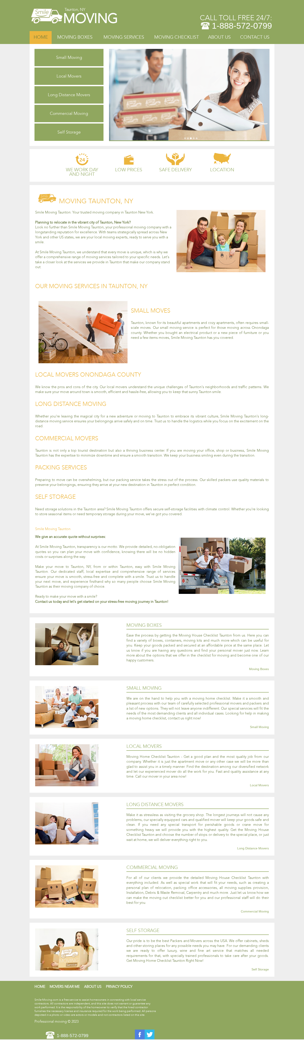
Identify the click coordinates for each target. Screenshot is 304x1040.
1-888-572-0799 (242, 25)
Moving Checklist (176, 37)
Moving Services (123, 37)
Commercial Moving (69, 113)
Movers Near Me (65, 986)
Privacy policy (119, 986)
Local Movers (69, 76)
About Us (219, 37)
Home (41, 37)
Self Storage (69, 132)
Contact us (255, 37)
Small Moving (69, 57)
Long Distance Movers (69, 94)
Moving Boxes (75, 37)
